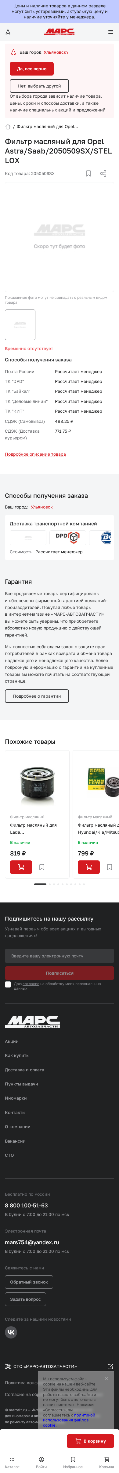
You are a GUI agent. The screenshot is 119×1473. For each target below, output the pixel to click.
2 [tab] (50, 884)
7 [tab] (71, 884)
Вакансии (15, 1141)
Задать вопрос (25, 1299)
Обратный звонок (29, 1281)
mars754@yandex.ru (32, 1242)
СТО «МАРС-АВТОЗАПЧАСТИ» (45, 1366)
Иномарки (16, 1098)
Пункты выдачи (21, 1083)
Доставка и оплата (24, 1069)
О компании (18, 1126)
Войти (41, 1466)
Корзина (106, 1466)
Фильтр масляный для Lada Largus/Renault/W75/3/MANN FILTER (37, 829)
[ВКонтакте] (81, 181)
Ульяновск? (56, 52)
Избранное (73, 1466)
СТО (9, 1155)
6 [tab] (67, 884)
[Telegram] (71, 181)
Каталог (12, 1466)
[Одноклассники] (91, 181)
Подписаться (60, 973)
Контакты (15, 1112)
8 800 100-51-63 (26, 1205)
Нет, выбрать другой (39, 85)
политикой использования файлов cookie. (69, 1420)
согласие (31, 983)
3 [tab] (54, 884)
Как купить (17, 1055)
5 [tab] (62, 884)
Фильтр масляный (27, 816)
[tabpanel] (37, 814)
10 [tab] (84, 884)
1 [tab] (40, 884)
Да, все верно (31, 68)
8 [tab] (75, 884)
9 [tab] (80, 884)
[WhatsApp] (101, 181)
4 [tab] (58, 884)
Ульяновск (42, 506)
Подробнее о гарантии (37, 696)
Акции (12, 1041)
